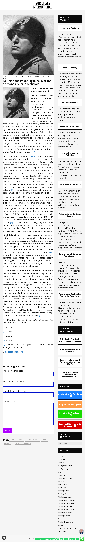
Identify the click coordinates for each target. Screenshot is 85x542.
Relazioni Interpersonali (65, 522)
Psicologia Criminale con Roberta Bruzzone (70, 340)
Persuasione (62, 488)
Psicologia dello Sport (65, 506)
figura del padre (16, 440)
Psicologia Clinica (31, 76)
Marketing (61, 481)
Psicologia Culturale (64, 494)
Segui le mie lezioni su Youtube (70, 425)
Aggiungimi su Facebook (70, 394)
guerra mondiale (32, 440)
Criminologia (62, 459)
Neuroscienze (62, 484)
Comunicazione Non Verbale (70, 350)
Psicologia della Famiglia (66, 503)
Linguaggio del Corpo (65, 478)
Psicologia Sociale (64, 516)
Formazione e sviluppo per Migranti (70, 255)
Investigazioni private (65, 469)
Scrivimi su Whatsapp (70, 413)
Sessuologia (62, 525)
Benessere (61, 456)
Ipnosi (60, 472)
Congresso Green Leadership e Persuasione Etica (70, 374)
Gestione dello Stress (70, 126)
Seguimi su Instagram (70, 404)
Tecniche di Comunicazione (67, 528)
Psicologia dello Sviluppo (66, 509)
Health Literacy (70, 67)
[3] (11, 222)
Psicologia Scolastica (65, 513)
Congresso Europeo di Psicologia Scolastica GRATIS (70, 362)
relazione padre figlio (23, 444)
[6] (39, 315)
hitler (44, 440)
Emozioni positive (70, 28)
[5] (35, 284)
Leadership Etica (70, 102)
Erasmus (61, 463)
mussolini (7, 444)
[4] (50, 252)
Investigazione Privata (65, 466)
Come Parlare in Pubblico (70, 154)
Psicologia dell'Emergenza (66, 500)
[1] (34, 151)
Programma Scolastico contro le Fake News (70, 295)
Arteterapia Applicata (70, 184)
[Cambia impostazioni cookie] (4, 538)
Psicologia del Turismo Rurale (70, 215)
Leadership (61, 475)
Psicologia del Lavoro (65, 497)
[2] (11, 190)
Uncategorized (63, 531)
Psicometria (62, 519)
